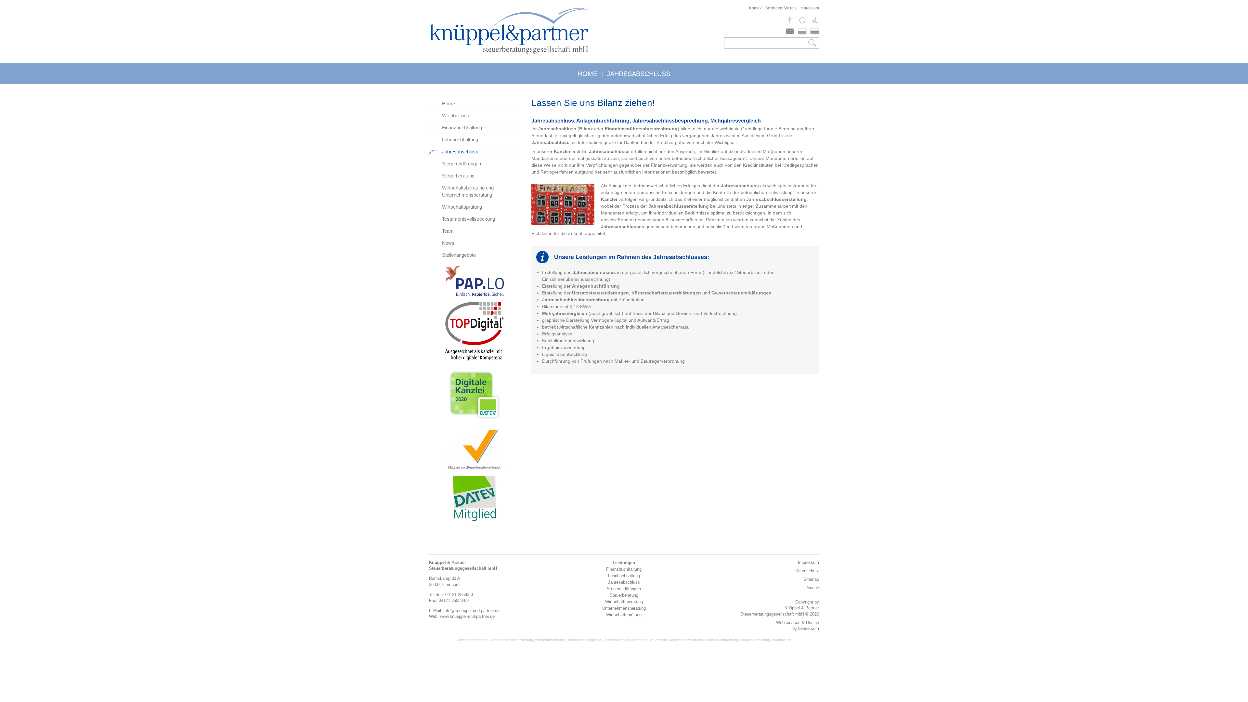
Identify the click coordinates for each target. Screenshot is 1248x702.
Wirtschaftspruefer (549, 640)
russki (815, 31)
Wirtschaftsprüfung (462, 207)
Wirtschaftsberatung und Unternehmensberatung (468, 191)
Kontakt (755, 8)
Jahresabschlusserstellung (511, 640)
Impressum (809, 8)
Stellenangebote (459, 255)
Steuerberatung (458, 175)
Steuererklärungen (461, 163)
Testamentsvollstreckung (468, 219)
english (790, 31)
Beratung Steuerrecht (650, 640)
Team (448, 231)
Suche (813, 587)
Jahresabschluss (460, 151)
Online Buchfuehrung (721, 640)
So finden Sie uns (781, 8)
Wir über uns (455, 115)
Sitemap (811, 579)
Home (448, 103)
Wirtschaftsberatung (472, 640)
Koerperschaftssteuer (686, 640)
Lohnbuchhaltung (460, 139)
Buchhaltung (781, 640)
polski (802, 31)
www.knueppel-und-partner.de (467, 616)
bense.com (808, 628)
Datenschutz (807, 570)
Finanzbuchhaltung (462, 127)
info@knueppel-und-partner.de (472, 610)
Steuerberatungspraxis (584, 640)
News (448, 243)
